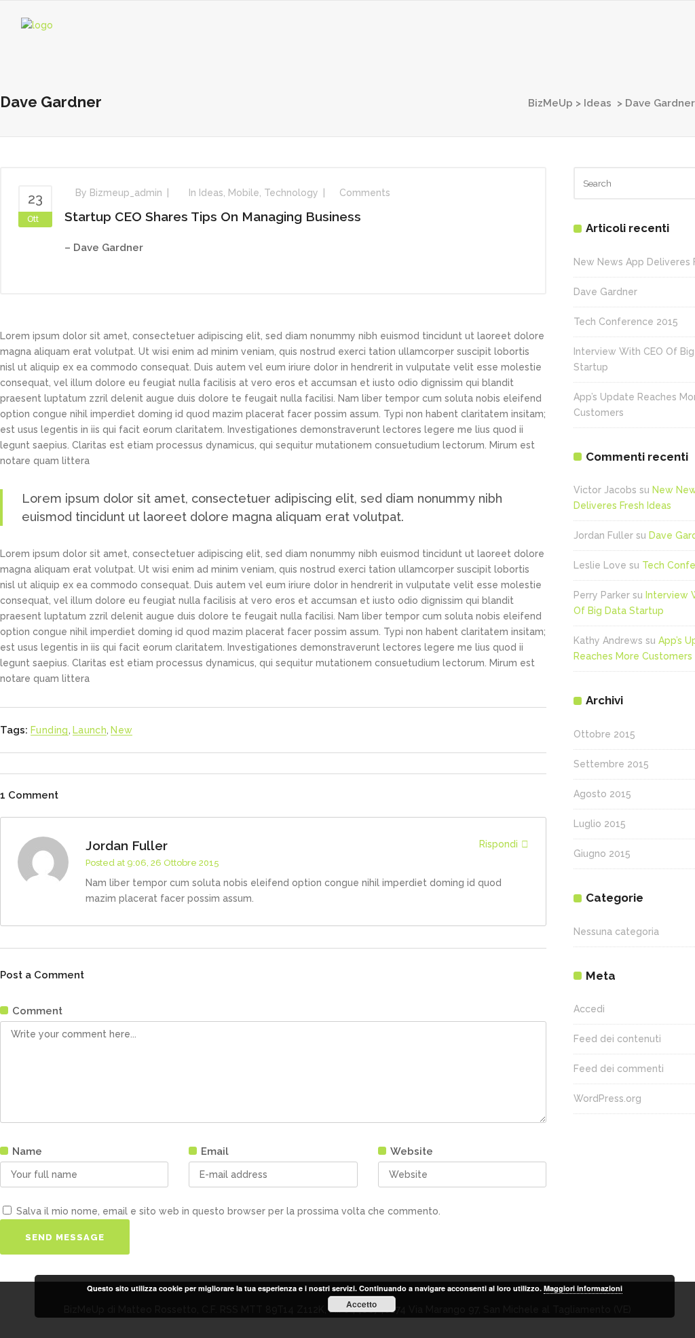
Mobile (243, 192)
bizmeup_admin (126, 192)
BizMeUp (550, 103)
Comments (364, 192)
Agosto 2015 (602, 793)
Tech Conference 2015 (626, 321)
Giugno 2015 (602, 853)
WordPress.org (607, 1098)
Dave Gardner (605, 291)
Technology (291, 192)
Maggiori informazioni (583, 1288)
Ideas (598, 103)
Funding (50, 730)
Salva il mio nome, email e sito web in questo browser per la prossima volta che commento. (228, 1211)
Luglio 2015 (600, 823)
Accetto (361, 1304)
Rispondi (498, 844)
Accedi (589, 1009)
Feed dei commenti (619, 1068)
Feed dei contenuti (617, 1038)
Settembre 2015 (611, 764)
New (121, 730)
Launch (90, 730)
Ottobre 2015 (604, 734)
